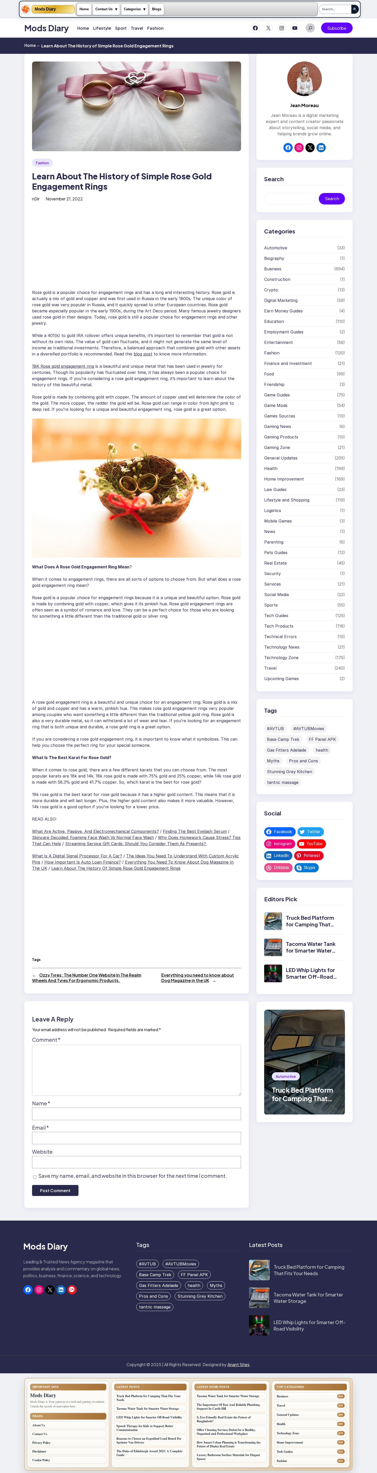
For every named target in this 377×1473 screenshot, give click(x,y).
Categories (132, 9)
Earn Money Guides (283, 310)
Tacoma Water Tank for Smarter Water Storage (310, 950)
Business (272, 268)
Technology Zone (281, 657)
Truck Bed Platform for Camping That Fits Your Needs (310, 924)
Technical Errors (280, 636)
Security (272, 573)
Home (84, 9)
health (322, 750)
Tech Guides (276, 615)
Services (272, 584)
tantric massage (283, 782)
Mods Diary (45, 9)
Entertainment (278, 342)
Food (269, 373)
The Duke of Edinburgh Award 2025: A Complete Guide (149, 1453)
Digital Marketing (280, 300)
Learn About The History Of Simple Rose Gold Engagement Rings (116, 868)
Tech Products (278, 626)
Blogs (156, 9)
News (269, 531)
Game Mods (275, 405)
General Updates (280, 458)
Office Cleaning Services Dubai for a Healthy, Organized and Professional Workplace (226, 1432)
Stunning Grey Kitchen (289, 771)
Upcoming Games (281, 678)
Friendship (274, 384)
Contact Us (104, 9)
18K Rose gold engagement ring (63, 366)
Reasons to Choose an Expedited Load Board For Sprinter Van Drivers (148, 1440)
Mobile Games (278, 521)
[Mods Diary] (26, 9)
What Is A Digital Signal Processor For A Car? (77, 855)
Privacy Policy (41, 1442)
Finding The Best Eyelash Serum (195, 831)
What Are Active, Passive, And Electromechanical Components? (95, 831)
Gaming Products (281, 436)
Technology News (282, 647)
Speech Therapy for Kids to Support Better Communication (144, 1428)
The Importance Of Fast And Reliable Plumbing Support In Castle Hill (228, 1407)
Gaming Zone (277, 447)
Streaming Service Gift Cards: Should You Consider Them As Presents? (136, 843)
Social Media (276, 594)
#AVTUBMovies (308, 728)
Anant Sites (238, 1364)
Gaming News (277, 426)
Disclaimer (39, 1451)
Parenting (273, 542)
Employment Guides (283, 331)
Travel (270, 668)
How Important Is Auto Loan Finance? (82, 862)
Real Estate (275, 563)
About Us (38, 1425)
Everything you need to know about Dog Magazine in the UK (197, 977)
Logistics (272, 510)
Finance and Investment (288, 363)
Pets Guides (275, 552)
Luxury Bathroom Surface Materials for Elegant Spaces (228, 1457)
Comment (46, 1039)
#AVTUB (275, 728)
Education (274, 321)
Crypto (271, 289)
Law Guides (275, 489)
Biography (274, 258)
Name (41, 1103)
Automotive (275, 247)
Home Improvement (284, 479)
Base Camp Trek (283, 739)
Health (270, 468)
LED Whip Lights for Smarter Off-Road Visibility (310, 977)
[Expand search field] (310, 28)
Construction (277, 279)
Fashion (42, 162)
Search (332, 198)
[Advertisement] (136, 247)
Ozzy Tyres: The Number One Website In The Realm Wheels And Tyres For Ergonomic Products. (86, 977)
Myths (273, 760)
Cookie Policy (41, 1460)
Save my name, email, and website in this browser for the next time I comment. (132, 1175)
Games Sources (279, 415)
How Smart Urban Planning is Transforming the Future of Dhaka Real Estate (229, 1444)
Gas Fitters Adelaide (286, 750)
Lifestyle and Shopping (286, 500)
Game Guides (277, 394)
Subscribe (336, 28)
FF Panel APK (322, 739)
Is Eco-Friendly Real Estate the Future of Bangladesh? (224, 1419)
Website (42, 1151)
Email (40, 1127)
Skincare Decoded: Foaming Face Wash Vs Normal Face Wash (93, 837)
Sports (271, 605)
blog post (143, 353)
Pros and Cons (303, 760)
